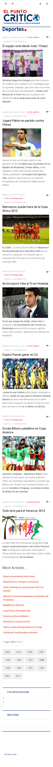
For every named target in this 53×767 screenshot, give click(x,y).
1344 (41, 652)
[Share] (40, 3)
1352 (41, 668)
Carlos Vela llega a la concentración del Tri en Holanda (23, 589)
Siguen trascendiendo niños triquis (19, 576)
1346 (19, 660)
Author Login (10, 754)
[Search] (47, 3)
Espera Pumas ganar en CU (20, 355)
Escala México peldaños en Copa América (24, 430)
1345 (7, 660)
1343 (29, 652)
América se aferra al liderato (16, 616)
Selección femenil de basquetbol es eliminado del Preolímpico (25, 598)
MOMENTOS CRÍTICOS (13, 605)
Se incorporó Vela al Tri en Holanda (25, 283)
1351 (30, 668)
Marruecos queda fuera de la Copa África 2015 (25, 209)
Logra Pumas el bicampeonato (17, 610)
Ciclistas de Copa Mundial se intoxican (20, 632)
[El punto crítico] (26, 17)
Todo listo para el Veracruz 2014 (23, 511)
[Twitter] (7, 702)
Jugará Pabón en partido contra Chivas (23, 123)
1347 (30, 660)
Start (7, 652)
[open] (5, 3)
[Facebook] (7, 699)
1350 (19, 668)
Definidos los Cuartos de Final (16, 621)
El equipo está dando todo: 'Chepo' (25, 46)
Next (7, 676)
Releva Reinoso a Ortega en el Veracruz (21, 581)
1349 (7, 668)
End (18, 676)
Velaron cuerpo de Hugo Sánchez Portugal (22, 627)
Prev (18, 652)
